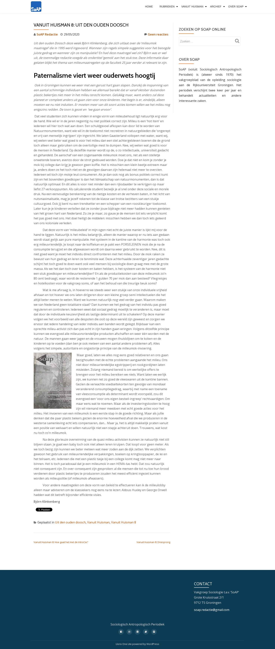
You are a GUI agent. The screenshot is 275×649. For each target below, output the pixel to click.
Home (149, 6)
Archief (215, 6)
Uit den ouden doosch (70, 522)
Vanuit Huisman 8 (123, 522)
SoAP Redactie (47, 34)
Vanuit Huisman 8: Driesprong (153, 542)
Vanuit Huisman (192, 6)
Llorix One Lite (124, 644)
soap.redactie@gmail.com (211, 610)
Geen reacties (158, 34)
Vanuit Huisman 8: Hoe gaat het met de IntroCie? (61, 542)
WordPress (152, 644)
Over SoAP (235, 6)
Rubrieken (167, 6)
